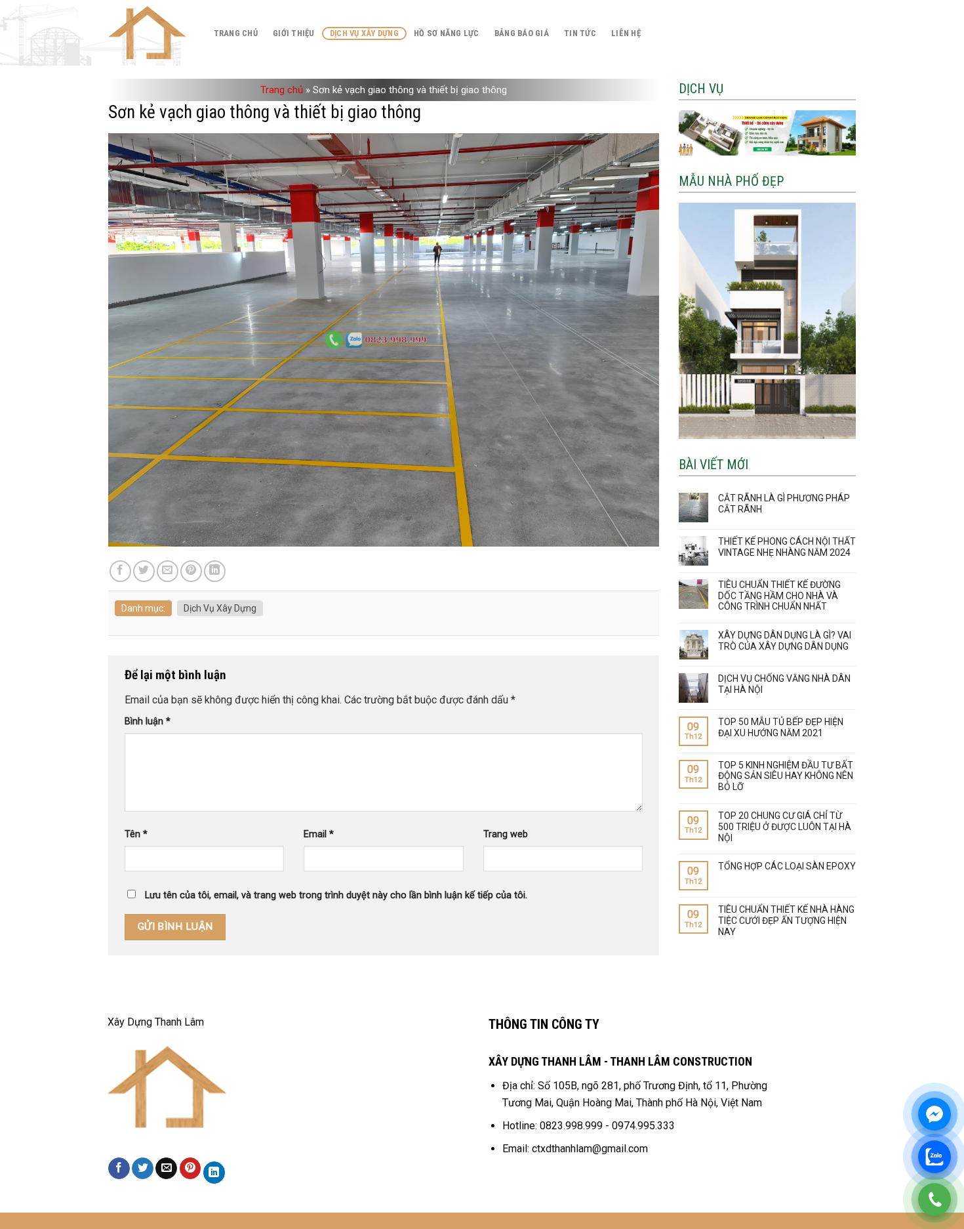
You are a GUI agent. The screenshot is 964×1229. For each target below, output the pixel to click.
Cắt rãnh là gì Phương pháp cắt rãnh (784, 503)
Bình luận (148, 721)
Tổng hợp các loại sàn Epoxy (787, 866)
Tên (136, 834)
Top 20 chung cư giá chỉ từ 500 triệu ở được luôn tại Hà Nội (784, 826)
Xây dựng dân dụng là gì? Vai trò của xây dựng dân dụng (784, 641)
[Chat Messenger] (934, 1114)
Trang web (505, 834)
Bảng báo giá (521, 33)
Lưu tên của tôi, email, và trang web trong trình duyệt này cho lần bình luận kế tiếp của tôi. (336, 895)
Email (319, 834)
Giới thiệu (294, 33)
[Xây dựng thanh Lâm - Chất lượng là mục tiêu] (147, 32)
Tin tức (580, 33)
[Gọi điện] (934, 1199)
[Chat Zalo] (934, 1156)
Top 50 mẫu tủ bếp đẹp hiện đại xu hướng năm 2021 (780, 727)
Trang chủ (236, 33)
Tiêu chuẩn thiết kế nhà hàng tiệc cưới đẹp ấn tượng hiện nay (786, 920)
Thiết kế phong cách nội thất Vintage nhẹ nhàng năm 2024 (787, 547)
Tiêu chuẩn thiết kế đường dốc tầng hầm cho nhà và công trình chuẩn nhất (779, 595)
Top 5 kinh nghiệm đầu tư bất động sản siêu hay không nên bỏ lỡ (785, 776)
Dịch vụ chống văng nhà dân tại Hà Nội (784, 684)
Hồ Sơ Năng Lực (446, 33)
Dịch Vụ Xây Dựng (364, 33)
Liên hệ (626, 33)
